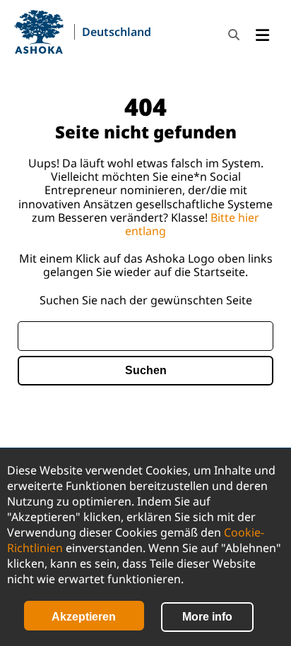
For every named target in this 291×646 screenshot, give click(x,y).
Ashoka (39, 31)
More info (207, 617)
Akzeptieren (84, 617)
